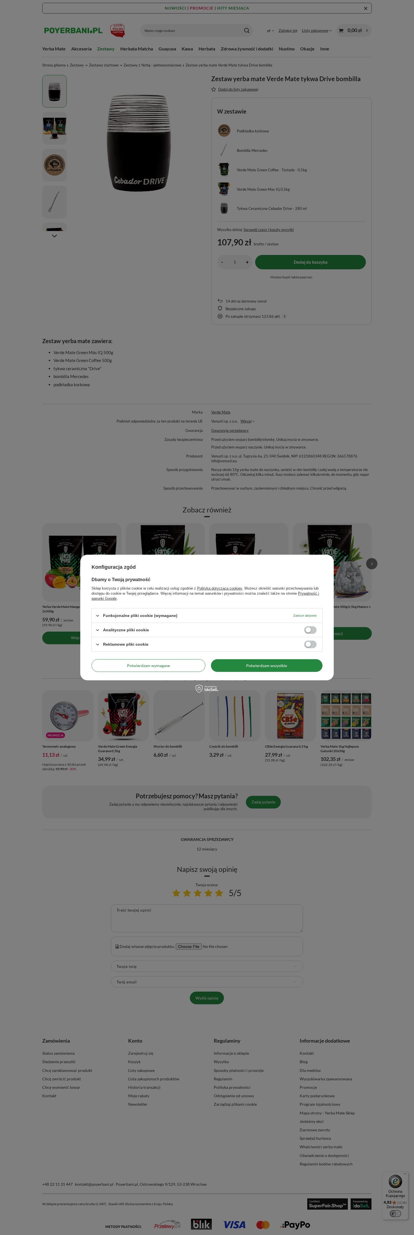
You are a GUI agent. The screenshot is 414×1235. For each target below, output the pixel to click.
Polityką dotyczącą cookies (219, 588)
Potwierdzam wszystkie (266, 665)
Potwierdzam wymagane (148, 665)
